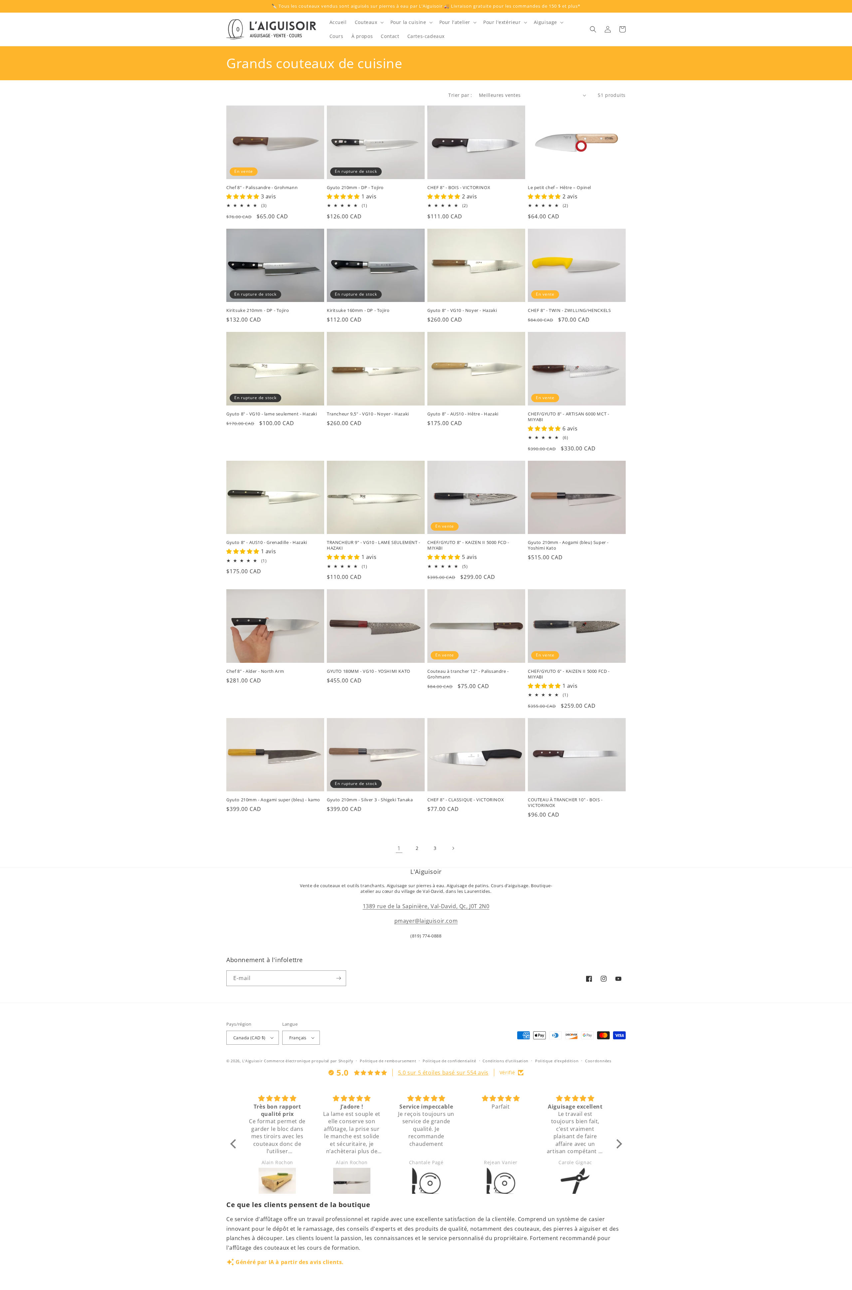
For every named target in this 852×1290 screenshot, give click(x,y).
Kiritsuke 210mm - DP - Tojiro (257, 310)
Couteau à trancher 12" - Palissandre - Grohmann (468, 674)
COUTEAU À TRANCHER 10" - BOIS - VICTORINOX (565, 802)
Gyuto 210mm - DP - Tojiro (355, 187)
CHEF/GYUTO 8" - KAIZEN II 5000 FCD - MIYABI (468, 545)
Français (298, 1038)
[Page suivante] (453, 848)
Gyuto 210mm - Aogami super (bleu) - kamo (273, 800)
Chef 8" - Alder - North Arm (255, 671)
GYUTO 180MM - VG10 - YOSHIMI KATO (368, 671)
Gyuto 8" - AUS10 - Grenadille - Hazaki (266, 542)
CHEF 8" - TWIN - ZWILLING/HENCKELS (569, 310)
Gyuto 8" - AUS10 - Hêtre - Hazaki (463, 414)
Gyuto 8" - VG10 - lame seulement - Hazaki (271, 414)
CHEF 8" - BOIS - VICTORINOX (458, 187)
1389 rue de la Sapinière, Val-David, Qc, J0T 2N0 (426, 906)
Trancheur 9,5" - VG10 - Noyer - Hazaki (368, 414)
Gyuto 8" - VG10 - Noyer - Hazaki (462, 310)
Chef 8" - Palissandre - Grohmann (262, 187)
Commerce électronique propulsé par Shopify (308, 1060)
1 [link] (399, 848)
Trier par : (460, 95)
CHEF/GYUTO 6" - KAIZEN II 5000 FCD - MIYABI (569, 674)
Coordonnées (598, 1060)
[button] (368, 22)
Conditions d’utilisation (506, 1060)
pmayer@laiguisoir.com (426, 920)
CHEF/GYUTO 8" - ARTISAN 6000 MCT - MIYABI (568, 416)
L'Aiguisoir (252, 1060)
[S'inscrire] (338, 978)
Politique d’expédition (556, 1060)
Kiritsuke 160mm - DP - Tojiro (358, 310)
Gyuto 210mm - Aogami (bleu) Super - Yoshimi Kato (568, 545)
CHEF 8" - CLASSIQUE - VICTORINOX (465, 800)
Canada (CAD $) (249, 1038)
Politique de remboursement (388, 1060)
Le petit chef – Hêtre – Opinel (559, 187)
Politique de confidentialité (449, 1060)
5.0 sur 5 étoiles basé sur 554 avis (443, 1072)
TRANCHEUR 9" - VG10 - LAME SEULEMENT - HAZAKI (373, 545)
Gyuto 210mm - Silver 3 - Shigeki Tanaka (370, 800)
